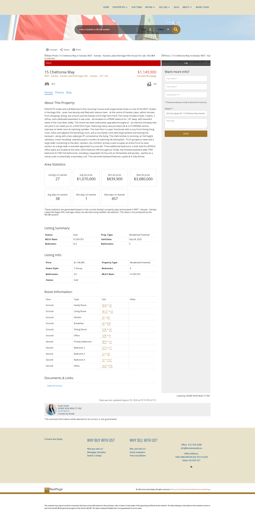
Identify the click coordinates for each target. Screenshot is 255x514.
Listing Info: (53, 255)
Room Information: (58, 292)
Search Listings (94, 455)
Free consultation (138, 455)
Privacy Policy (176, 489)
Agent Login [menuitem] (202, 7)
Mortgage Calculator (96, 452)
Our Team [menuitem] (136, 7)
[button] (191, 466)
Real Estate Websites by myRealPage (196, 489)
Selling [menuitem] (163, 7)
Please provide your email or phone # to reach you (186, 102)
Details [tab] (48, 92)
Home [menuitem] (106, 7)
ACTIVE (168, 22)
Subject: (168, 108)
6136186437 (64, 411)
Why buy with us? (95, 449)
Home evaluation (137, 452)
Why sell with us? (138, 449)
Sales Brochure (54, 385)
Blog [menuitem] (176, 7)
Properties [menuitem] (118, 7)
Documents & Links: (59, 378)
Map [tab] (69, 92)
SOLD (179, 22)
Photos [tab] (59, 92)
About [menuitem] (186, 7)
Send (186, 133)
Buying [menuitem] (148, 7)
